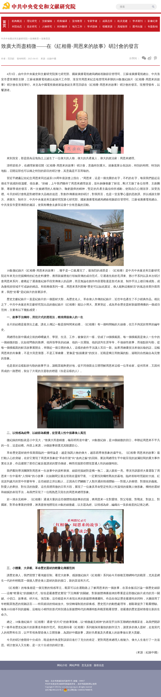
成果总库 (107, 21)
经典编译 (62, 21)
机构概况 (17, 21)
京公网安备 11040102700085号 (79, 690)
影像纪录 (153, 21)
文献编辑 (47, 21)
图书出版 (138, 26)
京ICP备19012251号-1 (54, 690)
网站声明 (74, 665)
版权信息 (99, 665)
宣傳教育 (34, 38)
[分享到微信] (144, 58)
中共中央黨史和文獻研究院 (14, 38)
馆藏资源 (107, 26)
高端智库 (122, 26)
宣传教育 (77, 21)
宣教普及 (45, 38)
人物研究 (47, 26)
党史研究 (32, 26)
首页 (4, 24)
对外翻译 (62, 26)
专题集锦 (153, 26)
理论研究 (32, 21)
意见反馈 (87, 665)
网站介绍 (62, 665)
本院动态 (17, 26)
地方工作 (77, 26)
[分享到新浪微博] (150, 58)
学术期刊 (138, 21)
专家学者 (92, 21)
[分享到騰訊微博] (155, 58)
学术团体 (92, 26)
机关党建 (122, 21)
